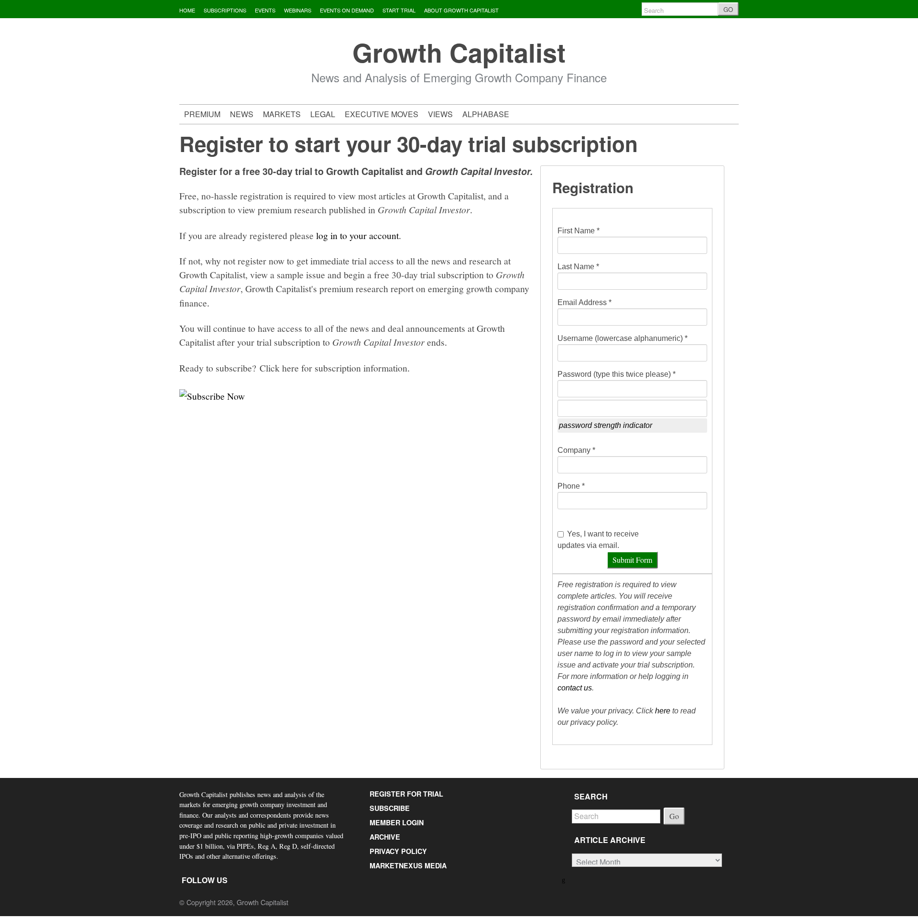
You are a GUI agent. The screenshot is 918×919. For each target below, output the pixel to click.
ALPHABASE (485, 114)
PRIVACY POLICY (398, 851)
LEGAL (322, 114)
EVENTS (265, 10)
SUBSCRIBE (390, 808)
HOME (187, 10)
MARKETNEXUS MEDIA (408, 865)
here (662, 711)
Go (674, 816)
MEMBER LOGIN (397, 822)
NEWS (241, 114)
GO (728, 9)
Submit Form (632, 560)
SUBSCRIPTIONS (225, 10)
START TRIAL (398, 10)
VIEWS (440, 114)
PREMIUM (202, 114)
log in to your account (357, 235)
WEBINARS (297, 10)
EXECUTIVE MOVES (381, 114)
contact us (574, 688)
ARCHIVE (385, 837)
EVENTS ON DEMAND (347, 10)
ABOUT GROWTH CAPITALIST (461, 10)
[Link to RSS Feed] (564, 879)
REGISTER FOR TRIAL (406, 794)
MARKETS (282, 114)
